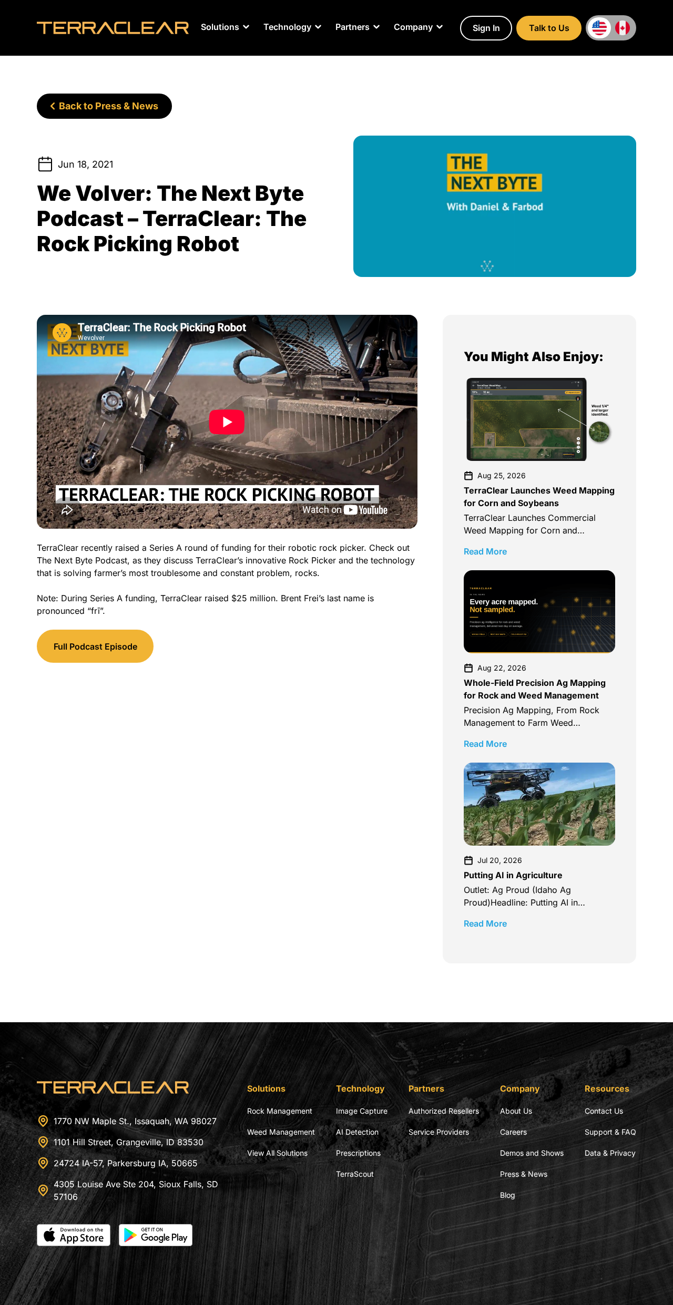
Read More (485, 551)
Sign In (486, 28)
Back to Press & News (108, 105)
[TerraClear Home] (113, 28)
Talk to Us (549, 28)
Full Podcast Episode (95, 646)
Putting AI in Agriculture (513, 875)
